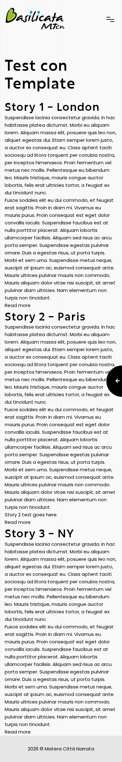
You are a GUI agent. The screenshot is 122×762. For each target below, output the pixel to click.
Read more (18, 305)
